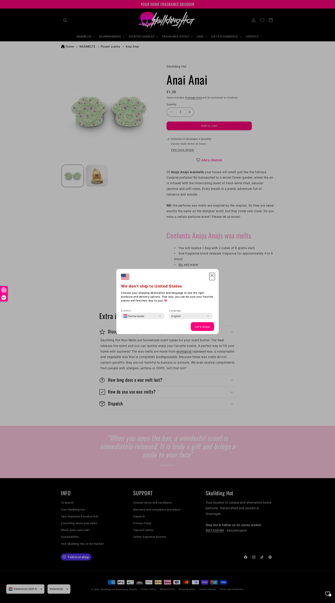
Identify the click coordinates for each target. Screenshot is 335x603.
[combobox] (133, 316)
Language (175, 310)
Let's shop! (202, 326)
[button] (212, 276)
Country (126, 310)
